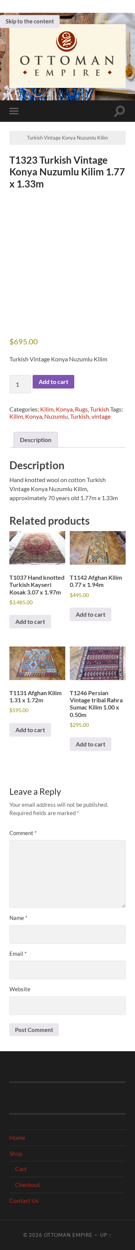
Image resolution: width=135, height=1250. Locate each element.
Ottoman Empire (68, 1235)
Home (17, 1137)
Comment (23, 832)
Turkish (99, 409)
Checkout (27, 1184)
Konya (64, 409)
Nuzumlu (56, 416)
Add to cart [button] (30, 621)
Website (19, 989)
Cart (21, 1168)
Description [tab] (35, 439)
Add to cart (53, 381)
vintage (101, 416)
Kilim (47, 409)
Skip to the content (30, 21)
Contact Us (24, 1200)
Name (18, 917)
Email (18, 953)
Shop (15, 1153)
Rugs (81, 409)
